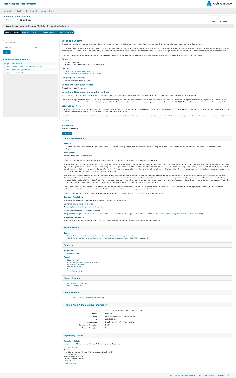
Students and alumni (74, 267)
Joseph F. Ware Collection (13, 64)
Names (51, 11)
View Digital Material (66, 32)
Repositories (8, 11)
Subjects (43, 11)
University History (73, 269)
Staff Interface (175, 375)
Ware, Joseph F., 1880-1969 (75, 71)
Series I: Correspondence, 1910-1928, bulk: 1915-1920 (24, 67)
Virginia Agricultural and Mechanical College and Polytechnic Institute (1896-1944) (96, 236)
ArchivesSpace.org (191, 375)
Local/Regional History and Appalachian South (83, 262)
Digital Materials (31, 11)
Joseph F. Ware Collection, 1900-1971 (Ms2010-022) (85, 298)
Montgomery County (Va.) (76, 264)
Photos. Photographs (74, 286)
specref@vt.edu (70, 363)
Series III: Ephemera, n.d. (14, 73)
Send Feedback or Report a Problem (217, 375)
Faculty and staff (73, 260)
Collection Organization (30, 32)
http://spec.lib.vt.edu (71, 348)
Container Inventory (49, 32)
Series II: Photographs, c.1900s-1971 (18, 70)
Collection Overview (12, 32)
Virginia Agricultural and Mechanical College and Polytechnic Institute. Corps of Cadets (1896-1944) (102, 238)
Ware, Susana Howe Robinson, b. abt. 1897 (80, 74)
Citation (213, 22)
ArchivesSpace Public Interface (20, 3)
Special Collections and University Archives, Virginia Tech (26, 26)
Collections (19, 11)
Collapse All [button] (67, 133)
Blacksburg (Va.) (73, 253)
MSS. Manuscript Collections (77, 283)
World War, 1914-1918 (74, 271)
